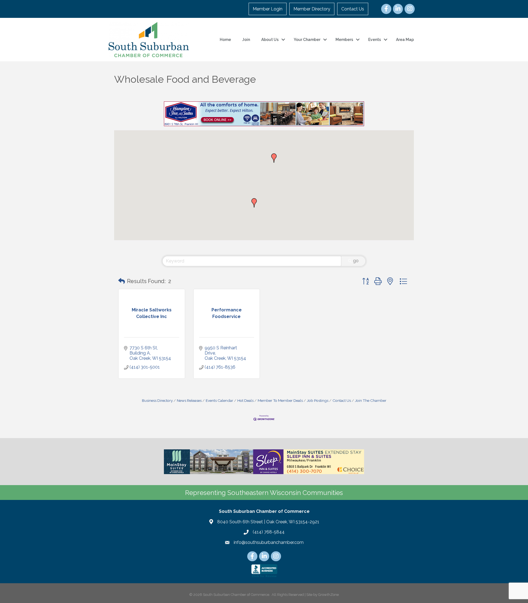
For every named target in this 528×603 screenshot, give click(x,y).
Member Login (267, 9)
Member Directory (311, 9)
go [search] (356, 260)
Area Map (405, 39)
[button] (254, 203)
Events (374, 39)
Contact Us (352, 9)
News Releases (189, 400)
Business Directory (157, 400)
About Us (270, 39)
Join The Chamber (370, 400)
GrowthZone (328, 595)
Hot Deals (245, 400)
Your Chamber (307, 39)
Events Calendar (219, 400)
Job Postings (317, 400)
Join (246, 39)
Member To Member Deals (280, 400)
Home (225, 39)
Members (344, 39)
